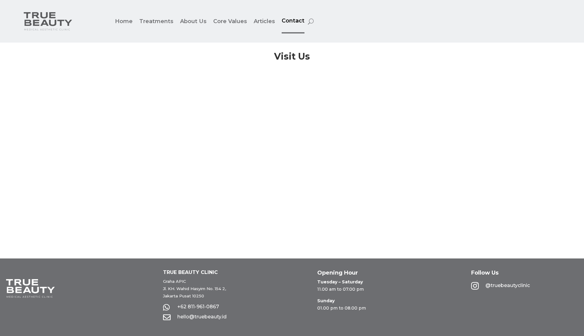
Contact (293, 20)
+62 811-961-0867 (198, 307)
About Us (193, 21)
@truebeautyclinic (507, 285)
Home (124, 21)
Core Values (230, 21)
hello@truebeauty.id (202, 317)
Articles (264, 21)
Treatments (156, 21)
